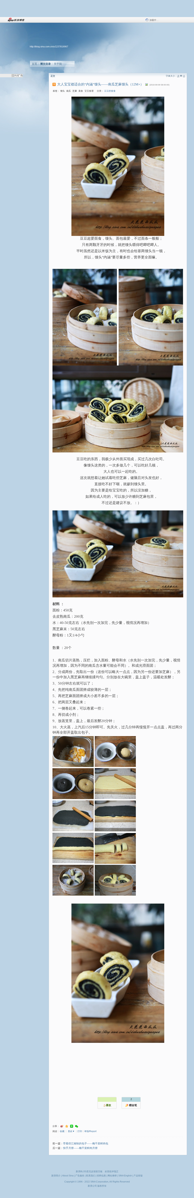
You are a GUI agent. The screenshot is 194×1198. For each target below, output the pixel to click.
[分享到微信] (76, 1126)
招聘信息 (101, 1175)
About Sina (68, 1175)
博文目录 (45, 63)
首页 (34, 63)
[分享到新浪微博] (61, 1126)
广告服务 (79, 1175)
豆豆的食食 (110, 91)
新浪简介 (55, 1175)
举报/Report (90, 1131)
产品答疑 (138, 1175)
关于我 (58, 63)
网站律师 (112, 1175)
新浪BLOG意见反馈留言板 (89, 1171)
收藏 (62, 1131)
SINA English (125, 1175)
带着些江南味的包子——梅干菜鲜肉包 (85, 1143)
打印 (79, 1131)
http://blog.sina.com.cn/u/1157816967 (49, 46)
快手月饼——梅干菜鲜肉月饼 (80, 1148)
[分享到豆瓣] (71, 1126)
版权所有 (101, 1186)
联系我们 (90, 1175)
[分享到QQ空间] (66, 1126)
